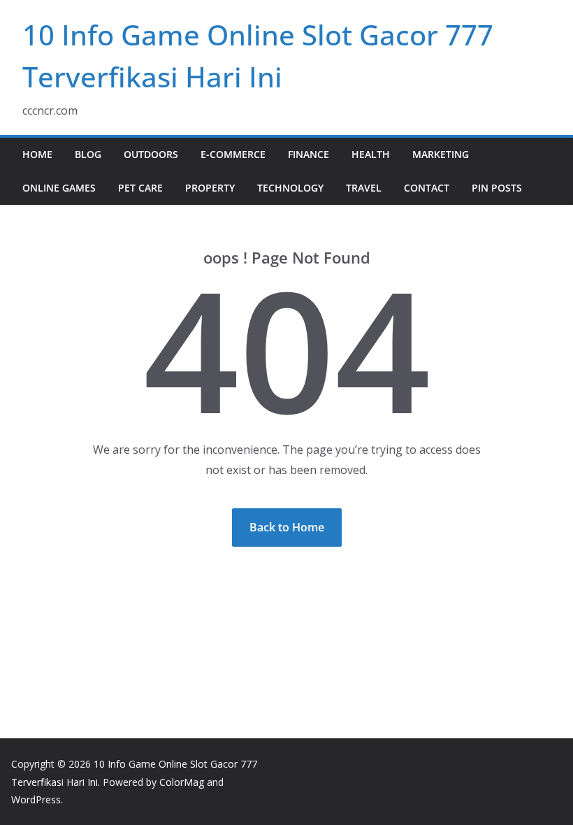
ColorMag (181, 782)
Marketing (440, 154)
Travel (364, 187)
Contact (426, 187)
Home (37, 154)
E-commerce (233, 154)
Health (370, 154)
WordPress (36, 799)
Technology (290, 187)
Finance (308, 154)
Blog (88, 154)
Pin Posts (497, 187)
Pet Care (140, 187)
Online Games (59, 187)
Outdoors (151, 154)
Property (210, 187)
